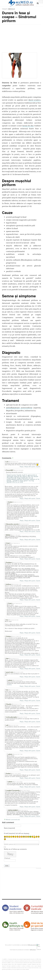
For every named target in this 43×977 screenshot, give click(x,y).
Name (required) (9, 828)
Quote (38, 467)
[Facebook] (23, 3)
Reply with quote (29, 467)
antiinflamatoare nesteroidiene (19, 407)
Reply (21, 467)
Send (6, 866)
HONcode (30, 945)
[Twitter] (27, 3)
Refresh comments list (13, 819)
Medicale (11, 9)
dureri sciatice (34, 100)
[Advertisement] (17, 39)
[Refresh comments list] (13, 458)
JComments (38, 868)
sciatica (9, 685)
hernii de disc (28, 125)
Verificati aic (33, 949)
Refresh (7, 858)
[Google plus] (32, 3)
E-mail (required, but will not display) (16, 833)
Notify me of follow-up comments (15, 849)
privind (34, 945)
